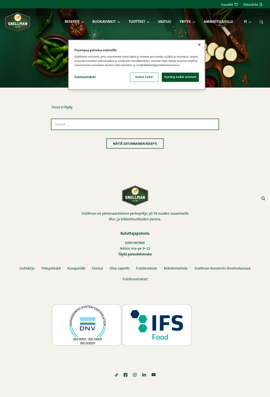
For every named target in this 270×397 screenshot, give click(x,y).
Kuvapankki (76, 268)
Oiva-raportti (120, 268)
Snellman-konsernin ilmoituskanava (222, 268)
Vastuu (164, 22)
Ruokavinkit (104, 22)
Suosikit (227, 5)
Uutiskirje (27, 268)
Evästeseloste (146, 268)
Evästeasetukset (135, 279)
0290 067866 (135, 243)
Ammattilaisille (218, 22)
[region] (136, 65)
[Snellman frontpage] (17, 22)
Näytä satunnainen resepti (135, 144)
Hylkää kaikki (144, 77)
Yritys (185, 22)
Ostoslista (250, 5)
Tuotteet (137, 22)
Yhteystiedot (51, 268)
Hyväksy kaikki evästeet (180, 77)
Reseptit (72, 22)
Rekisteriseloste (176, 268)
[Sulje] (199, 44)
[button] (84, 21)
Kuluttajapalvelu (135, 234)
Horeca (97, 268)
